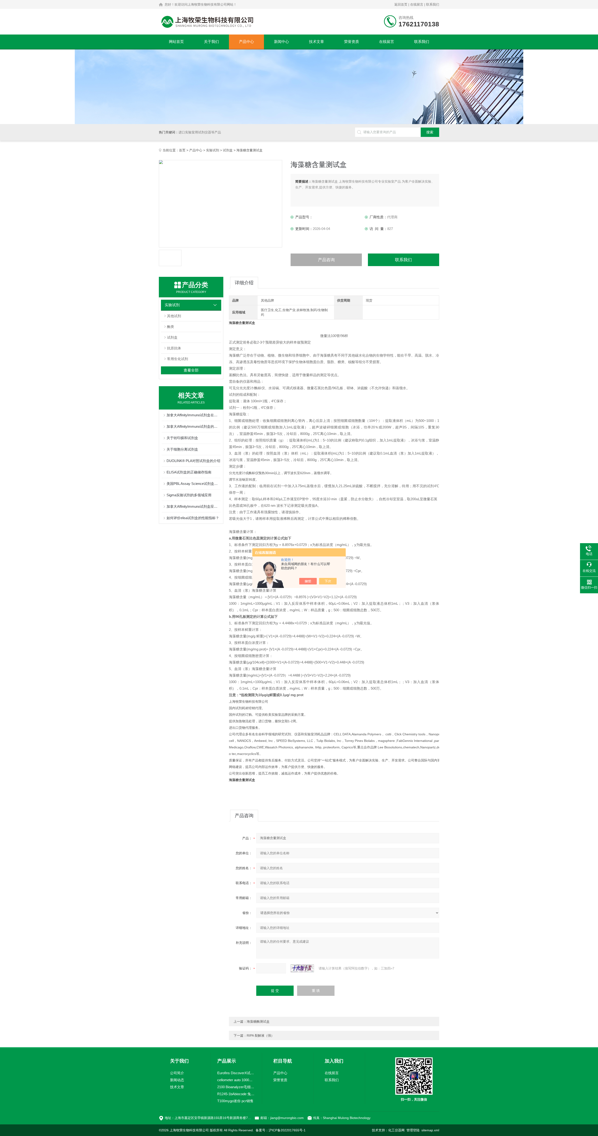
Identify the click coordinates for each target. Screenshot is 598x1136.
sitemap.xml (430, 1130)
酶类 (170, 327)
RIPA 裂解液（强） (260, 1035)
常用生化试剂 (177, 359)
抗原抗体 (174, 348)
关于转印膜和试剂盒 (182, 438)
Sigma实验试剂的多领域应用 (189, 495)
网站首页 (176, 42)
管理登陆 (413, 1130)
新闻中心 (281, 42)
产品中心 (246, 42)
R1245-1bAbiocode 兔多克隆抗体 (236, 1094)
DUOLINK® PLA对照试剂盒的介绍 (193, 461)
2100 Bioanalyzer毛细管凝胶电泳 (236, 1087)
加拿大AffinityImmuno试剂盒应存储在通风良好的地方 (193, 506)
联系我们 (432, 4)
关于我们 (211, 42)
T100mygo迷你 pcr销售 (235, 1101)
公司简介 (177, 1073)
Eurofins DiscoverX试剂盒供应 (236, 1073)
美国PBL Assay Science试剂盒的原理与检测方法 (193, 484)
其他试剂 (174, 316)
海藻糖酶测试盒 (258, 1021)
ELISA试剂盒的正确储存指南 (189, 472)
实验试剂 (212, 150)
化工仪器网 (396, 1130)
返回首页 (400, 4)
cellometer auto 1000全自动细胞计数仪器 (236, 1080)
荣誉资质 (351, 42)
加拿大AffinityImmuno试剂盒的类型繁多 (193, 426)
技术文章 (316, 42)
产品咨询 (326, 259)
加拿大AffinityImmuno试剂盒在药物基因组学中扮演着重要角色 (193, 415)
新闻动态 (177, 1080)
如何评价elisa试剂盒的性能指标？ (193, 518)
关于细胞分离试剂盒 (182, 449)
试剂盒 (228, 150)
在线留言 (416, 4)
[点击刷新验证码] (302, 968)
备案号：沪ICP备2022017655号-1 (281, 1130)
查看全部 (191, 370)
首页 (182, 150)
